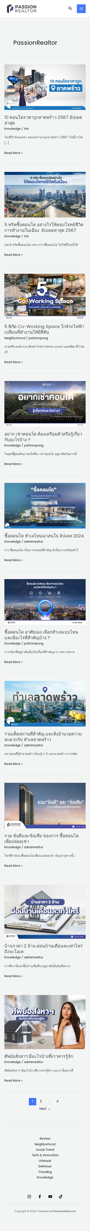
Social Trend (45, 1150)
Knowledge (12, 129)
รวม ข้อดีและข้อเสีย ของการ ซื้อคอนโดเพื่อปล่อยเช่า (41, 839)
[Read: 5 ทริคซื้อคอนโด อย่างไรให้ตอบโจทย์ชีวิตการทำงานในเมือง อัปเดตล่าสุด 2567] (45, 194)
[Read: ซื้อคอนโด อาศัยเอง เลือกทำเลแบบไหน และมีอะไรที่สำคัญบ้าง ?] (45, 602)
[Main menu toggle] (81, 8)
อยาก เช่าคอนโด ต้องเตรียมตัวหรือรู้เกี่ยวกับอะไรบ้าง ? (43, 437)
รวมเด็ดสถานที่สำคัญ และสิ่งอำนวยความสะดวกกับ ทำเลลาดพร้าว (43, 737)
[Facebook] (40, 1197)
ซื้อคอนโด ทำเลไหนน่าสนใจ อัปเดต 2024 (44, 536)
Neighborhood (14, 338)
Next (45, 1108)
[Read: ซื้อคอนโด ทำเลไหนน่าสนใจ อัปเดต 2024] (45, 505)
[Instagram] (29, 1197)
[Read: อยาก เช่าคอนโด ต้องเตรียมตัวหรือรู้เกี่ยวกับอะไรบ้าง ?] (45, 404)
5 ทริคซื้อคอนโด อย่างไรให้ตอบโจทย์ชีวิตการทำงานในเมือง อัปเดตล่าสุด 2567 (43, 227)
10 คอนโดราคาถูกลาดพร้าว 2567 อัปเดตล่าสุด (43, 120)
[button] (70, 9)
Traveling (45, 1172)
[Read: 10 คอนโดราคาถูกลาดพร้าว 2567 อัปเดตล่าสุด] (45, 87)
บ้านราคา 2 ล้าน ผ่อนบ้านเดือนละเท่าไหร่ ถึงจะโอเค (43, 949)
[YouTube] (50, 1197)
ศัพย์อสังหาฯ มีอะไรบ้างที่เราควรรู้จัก (38, 1056)
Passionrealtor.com (64, 1211)
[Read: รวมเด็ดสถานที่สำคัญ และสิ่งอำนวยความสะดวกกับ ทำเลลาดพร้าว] (45, 703)
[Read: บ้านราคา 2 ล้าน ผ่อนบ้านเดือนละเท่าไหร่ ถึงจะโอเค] (45, 912)
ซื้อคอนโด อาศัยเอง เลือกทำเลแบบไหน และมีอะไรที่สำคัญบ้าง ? (41, 635)
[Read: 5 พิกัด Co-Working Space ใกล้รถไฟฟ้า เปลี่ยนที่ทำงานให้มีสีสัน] (45, 296)
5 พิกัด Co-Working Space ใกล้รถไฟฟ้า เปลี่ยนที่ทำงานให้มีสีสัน (44, 329)
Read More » (13, 152)
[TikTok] (61, 1197)
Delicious (45, 1166)
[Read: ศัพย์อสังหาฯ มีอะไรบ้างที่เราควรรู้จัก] (45, 1022)
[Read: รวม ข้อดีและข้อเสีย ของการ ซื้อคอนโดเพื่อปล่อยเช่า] (45, 805)
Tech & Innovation (45, 1155)
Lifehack (45, 1161)
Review (45, 1139)
